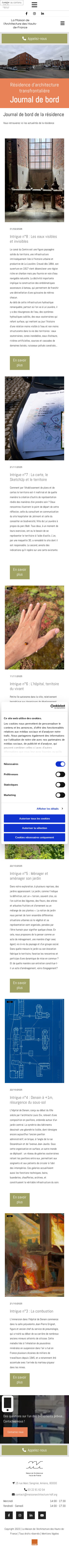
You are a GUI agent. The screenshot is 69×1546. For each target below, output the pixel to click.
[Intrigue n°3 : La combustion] (34, 1255)
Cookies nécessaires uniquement (34, 837)
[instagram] (34, 13)
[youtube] (42, 1515)
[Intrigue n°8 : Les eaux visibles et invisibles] (34, 180)
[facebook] (26, 13)
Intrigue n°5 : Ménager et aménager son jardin (29, 876)
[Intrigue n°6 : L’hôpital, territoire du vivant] (34, 628)
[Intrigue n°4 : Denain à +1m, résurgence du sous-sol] (34, 1041)
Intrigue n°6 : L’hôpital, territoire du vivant (34, 686)
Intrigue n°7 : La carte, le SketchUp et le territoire (29, 477)
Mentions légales (50, 1533)
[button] (34, 5)
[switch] (60, 774)
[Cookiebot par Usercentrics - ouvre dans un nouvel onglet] (50, 706)
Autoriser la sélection (34, 827)
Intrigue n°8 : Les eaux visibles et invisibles (33, 239)
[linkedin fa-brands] (42, 13)
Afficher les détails (48, 808)
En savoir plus (19, 362)
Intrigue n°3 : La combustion (31, 1311)
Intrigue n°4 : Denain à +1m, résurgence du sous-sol (31, 1100)
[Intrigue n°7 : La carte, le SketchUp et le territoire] (34, 418)
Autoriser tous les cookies (34, 818)
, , (36, 1483)
